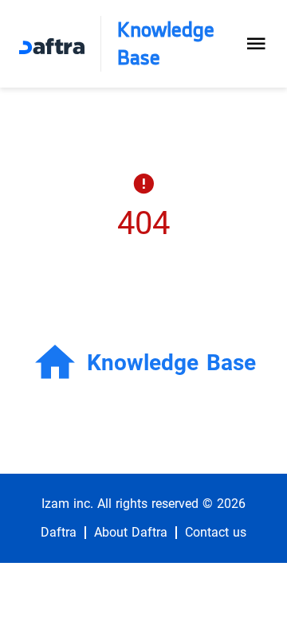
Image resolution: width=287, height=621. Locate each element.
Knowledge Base (165, 44)
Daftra (59, 532)
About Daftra (130, 532)
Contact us (215, 532)
